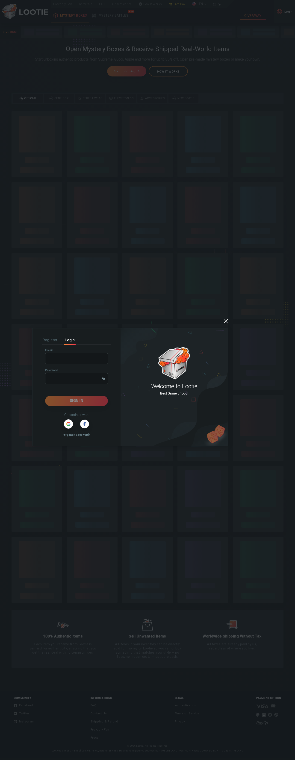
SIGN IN (76, 400)
